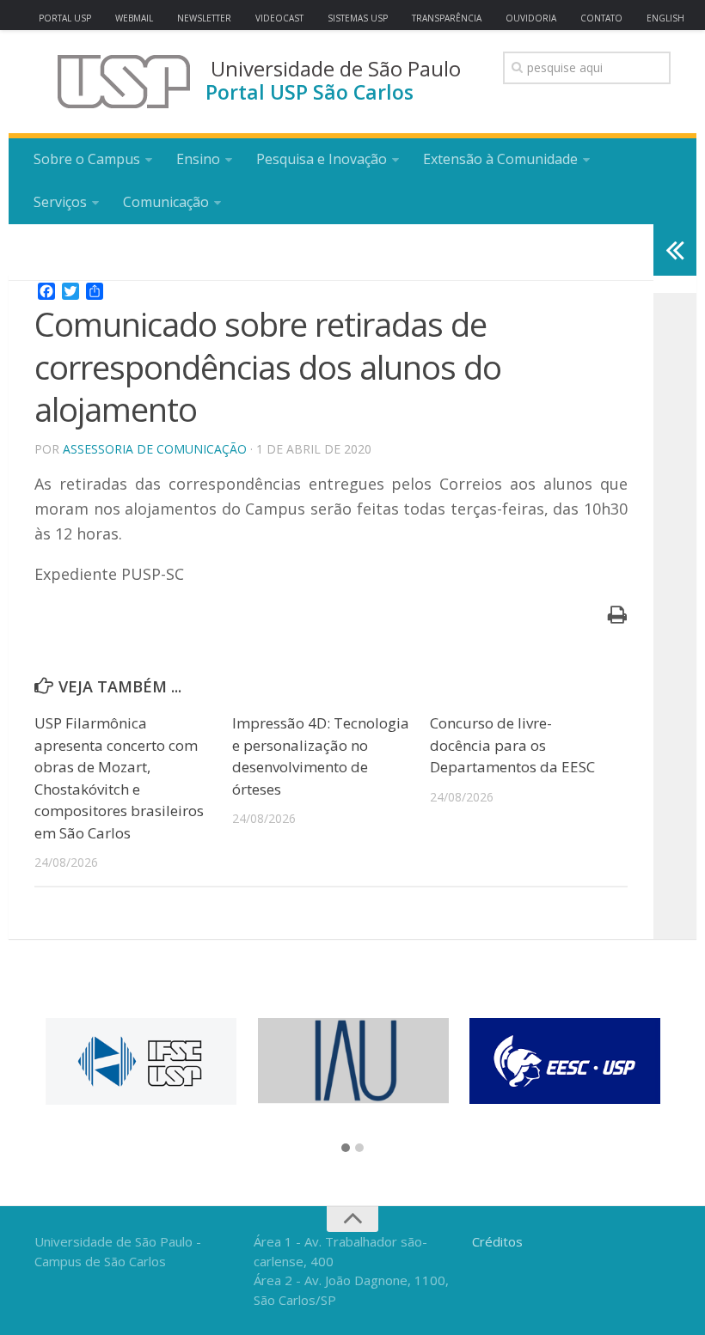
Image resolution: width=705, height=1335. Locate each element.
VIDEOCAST (279, 18)
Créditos (497, 1241)
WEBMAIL (134, 18)
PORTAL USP (65, 18)
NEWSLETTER (204, 18)
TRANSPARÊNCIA (446, 18)
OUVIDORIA (531, 18)
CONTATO (601, 18)
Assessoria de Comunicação (155, 449)
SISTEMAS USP (358, 18)
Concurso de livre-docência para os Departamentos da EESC (512, 745)
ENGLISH (665, 18)
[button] (345, 1148)
